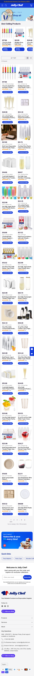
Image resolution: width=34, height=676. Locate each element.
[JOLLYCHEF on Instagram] (8, 606)
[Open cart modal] (31, 5)
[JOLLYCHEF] (17, 5)
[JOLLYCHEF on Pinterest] (5, 606)
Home (13, 12)
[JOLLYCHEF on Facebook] (2, 606)
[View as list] (31, 58)
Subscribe (27, 577)
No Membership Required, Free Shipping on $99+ (17, 1)
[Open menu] (2, 5)
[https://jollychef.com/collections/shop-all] (17, 540)
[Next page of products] (24, 520)
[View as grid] (27, 58)
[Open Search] (6, 5)
